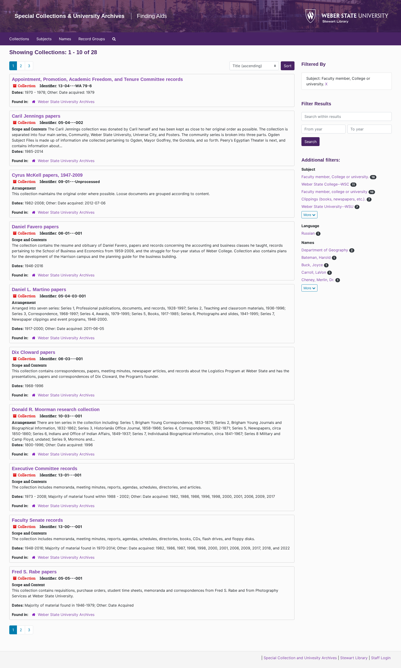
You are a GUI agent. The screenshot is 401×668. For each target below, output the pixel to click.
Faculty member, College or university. (335, 176)
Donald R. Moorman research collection (56, 409)
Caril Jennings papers (36, 116)
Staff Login (381, 657)
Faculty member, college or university (335, 191)
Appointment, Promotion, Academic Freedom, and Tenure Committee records (97, 79)
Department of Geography (325, 250)
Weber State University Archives (66, 101)
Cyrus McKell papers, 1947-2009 (47, 175)
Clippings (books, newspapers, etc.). (334, 199)
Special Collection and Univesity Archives (300, 657)
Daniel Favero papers (35, 226)
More (308, 215)
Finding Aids (152, 16)
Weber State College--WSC (325, 184)
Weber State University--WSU (328, 206)
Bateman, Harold (316, 257)
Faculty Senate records (37, 520)
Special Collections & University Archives (69, 16)
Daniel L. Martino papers (39, 289)
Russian (308, 233)
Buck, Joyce (312, 265)
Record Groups (91, 39)
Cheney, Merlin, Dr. (318, 279)
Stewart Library (354, 657)
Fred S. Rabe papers (34, 571)
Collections (19, 39)
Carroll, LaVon (314, 272)
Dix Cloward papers (33, 352)
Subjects (44, 39)
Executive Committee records (44, 468)
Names (65, 39)
